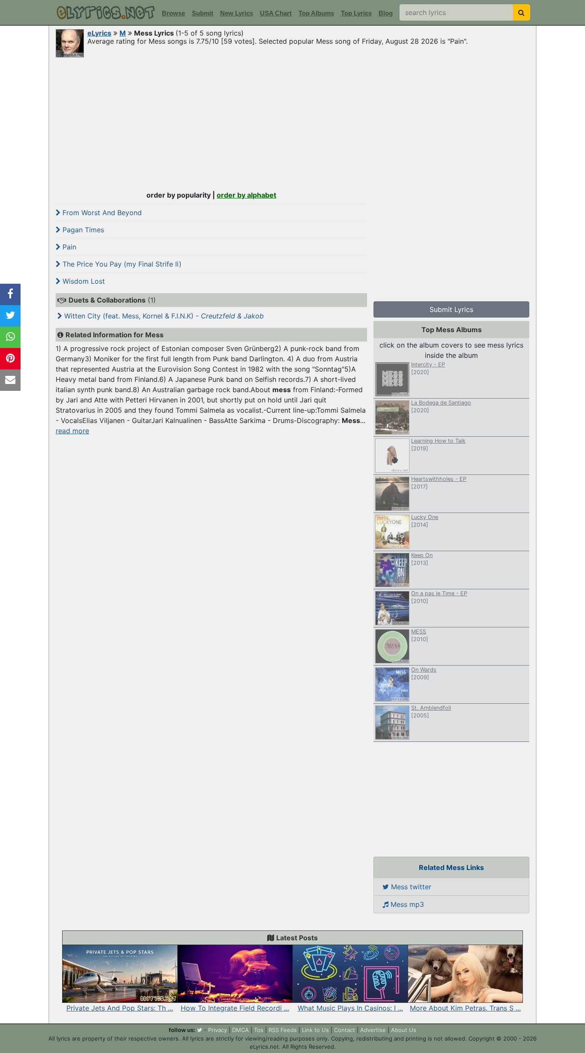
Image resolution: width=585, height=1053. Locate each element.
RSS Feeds (283, 1029)
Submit (202, 13)
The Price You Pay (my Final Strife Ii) (121, 264)
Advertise (373, 1029)
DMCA (240, 1029)
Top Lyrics (356, 13)
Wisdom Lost (82, 281)
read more (72, 430)
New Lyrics (236, 13)
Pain (68, 247)
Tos (258, 1029)
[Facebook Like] (10, 294)
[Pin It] (10, 358)
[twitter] (199, 1029)
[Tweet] (10, 316)
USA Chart (276, 13)
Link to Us (315, 1029)
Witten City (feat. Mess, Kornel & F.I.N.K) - (163, 316)
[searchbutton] (521, 12)
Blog (386, 13)
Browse (173, 13)
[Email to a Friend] (10, 380)
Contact (344, 1029)
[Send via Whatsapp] (10, 337)
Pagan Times (82, 229)
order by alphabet (246, 195)
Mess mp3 (406, 904)
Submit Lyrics (451, 309)
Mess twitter (410, 886)
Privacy (217, 1029)
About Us (403, 1029)
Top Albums (316, 13)
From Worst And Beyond (101, 212)
